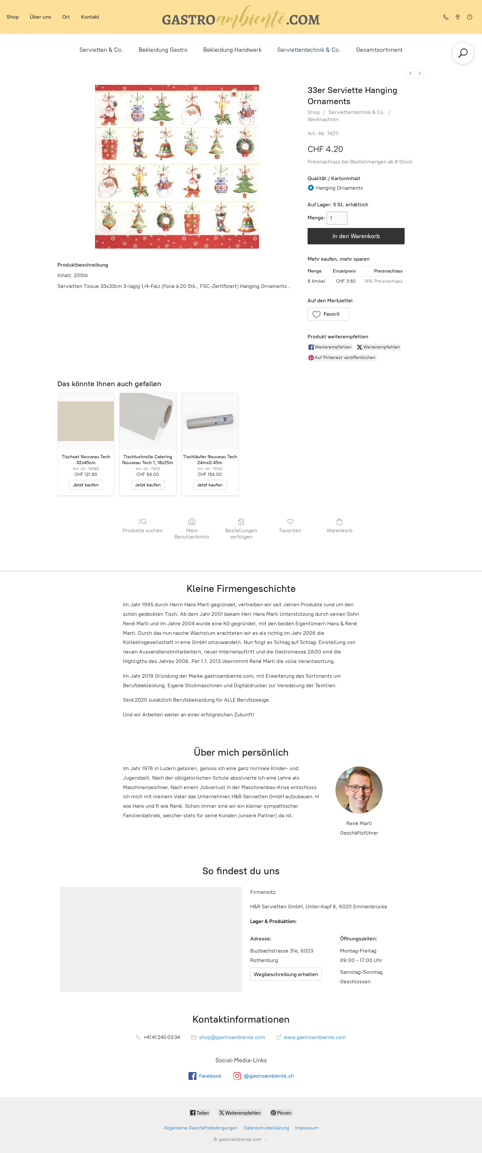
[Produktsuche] (463, 53)
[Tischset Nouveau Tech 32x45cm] (86, 421)
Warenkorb (339, 530)
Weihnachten (323, 119)
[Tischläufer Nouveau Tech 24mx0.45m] (210, 421)
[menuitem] (410, 73)
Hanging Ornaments (339, 188)
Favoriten (290, 530)
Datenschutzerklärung (266, 1128)
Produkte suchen (143, 530)
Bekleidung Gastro (163, 49)
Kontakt (90, 17)
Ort (66, 17)
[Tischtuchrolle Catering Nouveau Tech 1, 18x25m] (148, 421)
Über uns (40, 17)
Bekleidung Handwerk (232, 49)
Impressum (306, 1128)
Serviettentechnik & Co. (308, 49)
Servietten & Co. (101, 49)
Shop (13, 17)
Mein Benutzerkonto (191, 533)
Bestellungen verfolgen (241, 533)
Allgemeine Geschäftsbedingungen (201, 1128)
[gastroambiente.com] (241, 16)
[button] (329, 314)
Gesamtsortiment (379, 49)
